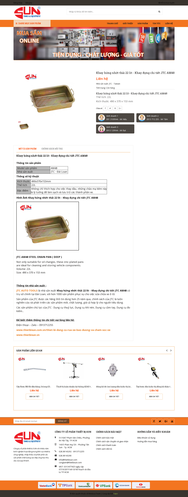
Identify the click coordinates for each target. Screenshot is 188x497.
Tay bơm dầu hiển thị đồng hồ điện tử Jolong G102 (159, 386)
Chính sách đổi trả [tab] (52, 148)
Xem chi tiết (34, 396)
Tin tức (156, 23)
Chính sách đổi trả (104, 449)
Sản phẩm (143, 23)
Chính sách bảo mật (105, 437)
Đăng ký (28, 3)
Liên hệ (169, 23)
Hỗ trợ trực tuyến (167, 3)
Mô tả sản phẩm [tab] (27, 148)
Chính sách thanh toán (106, 445)
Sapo (115, 493)
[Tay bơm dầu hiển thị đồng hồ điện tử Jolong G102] (154, 369)
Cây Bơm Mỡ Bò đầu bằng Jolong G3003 (34, 386)
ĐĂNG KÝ (62, 421)
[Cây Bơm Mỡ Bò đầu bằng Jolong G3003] (34, 369)
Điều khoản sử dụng (146, 437)
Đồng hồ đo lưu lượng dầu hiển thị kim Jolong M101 (120, 386)
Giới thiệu (128, 23)
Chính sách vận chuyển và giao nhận (112, 441)
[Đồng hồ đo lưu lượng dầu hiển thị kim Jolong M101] (114, 369)
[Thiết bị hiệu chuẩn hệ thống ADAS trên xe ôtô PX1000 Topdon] (74, 369)
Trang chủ (112, 23)
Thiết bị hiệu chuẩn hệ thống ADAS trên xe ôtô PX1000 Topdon (85, 386)
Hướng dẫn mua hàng (147, 441)
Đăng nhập (17, 3)
